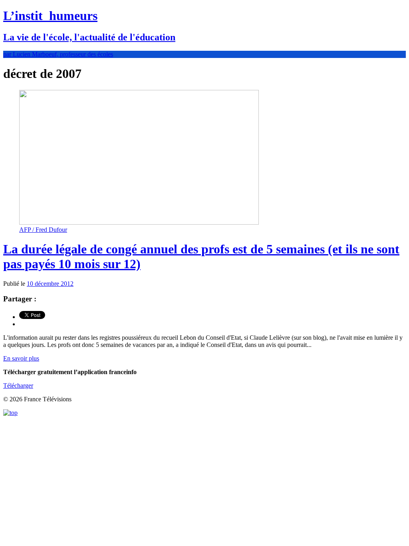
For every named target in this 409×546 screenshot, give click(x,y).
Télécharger (18, 385)
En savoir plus (21, 358)
